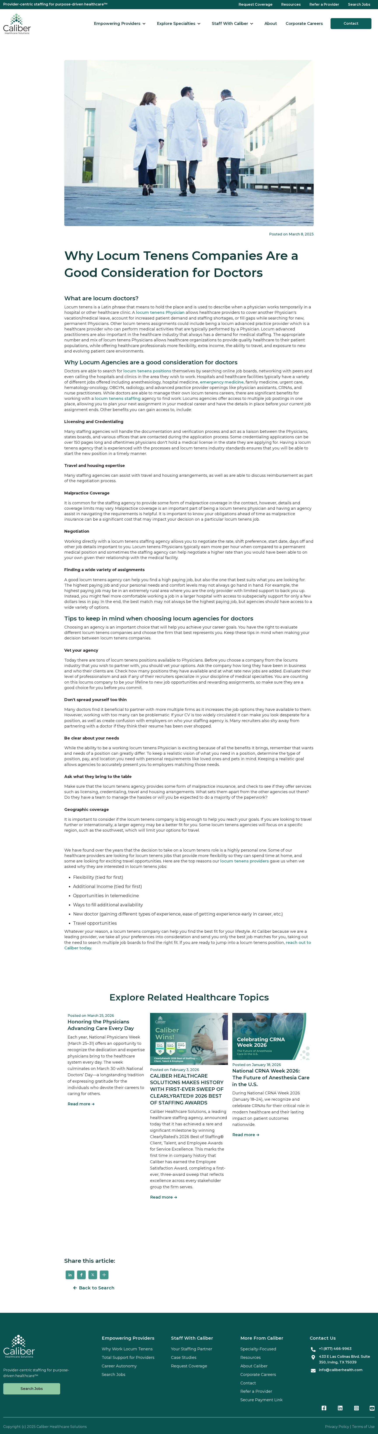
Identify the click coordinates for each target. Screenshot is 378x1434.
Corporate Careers (304, 23)
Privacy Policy (337, 1427)
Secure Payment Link (261, 1400)
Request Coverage (256, 4)
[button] (120, 23)
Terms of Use (363, 1427)
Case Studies (183, 1357)
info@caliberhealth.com (340, 1370)
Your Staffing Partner (191, 1349)
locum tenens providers (244, 861)
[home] (17, 24)
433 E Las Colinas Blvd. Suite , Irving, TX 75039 (344, 1359)
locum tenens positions (147, 371)
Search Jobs (359, 4)
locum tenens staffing (118, 398)
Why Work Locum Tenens (127, 1349)
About (270, 23)
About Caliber (254, 1366)
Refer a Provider (324, 4)
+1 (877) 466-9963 (335, 1349)
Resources (291, 4)
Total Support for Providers (128, 1357)
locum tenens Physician (160, 312)
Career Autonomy (119, 1366)
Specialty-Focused (258, 1349)
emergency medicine (222, 382)
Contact (351, 23)
